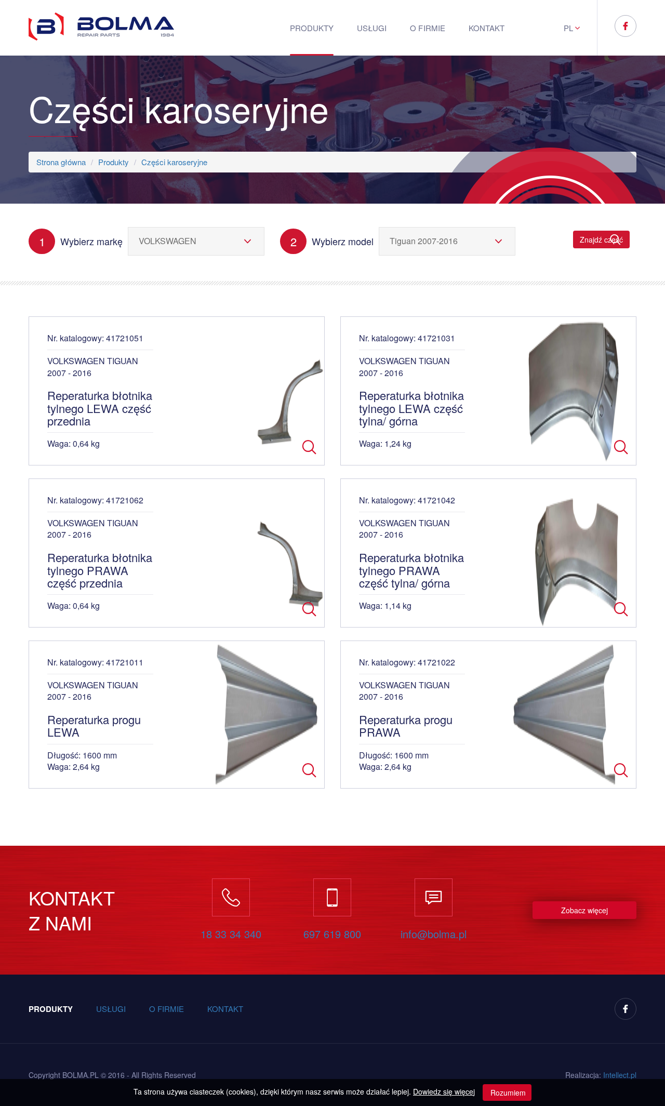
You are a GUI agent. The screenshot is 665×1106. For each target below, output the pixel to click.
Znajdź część (601, 239)
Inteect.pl (619, 1075)
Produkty (312, 27)
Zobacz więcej (584, 910)
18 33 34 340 (231, 934)
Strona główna (61, 161)
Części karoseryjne (174, 161)
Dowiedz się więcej (444, 1091)
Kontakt (486, 27)
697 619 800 (332, 934)
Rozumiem (507, 1092)
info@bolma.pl (434, 934)
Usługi (372, 27)
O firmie (427, 27)
